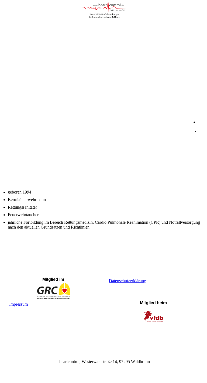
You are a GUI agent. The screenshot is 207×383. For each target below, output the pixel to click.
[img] (103, 9)
